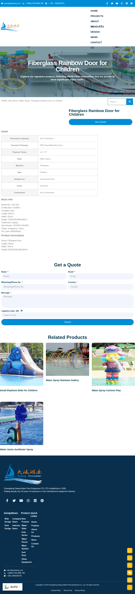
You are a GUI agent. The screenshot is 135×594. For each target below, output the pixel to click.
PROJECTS (97, 16)
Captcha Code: (12, 310)
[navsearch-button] (100, 26)
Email (71, 272)
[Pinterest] (131, 3)
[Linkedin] (127, 3)
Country (72, 282)
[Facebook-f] (107, 3)
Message (5, 293)
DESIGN (95, 32)
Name (4, 272)
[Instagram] (122, 3)
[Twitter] (112, 3)
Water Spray (24, 101)
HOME (94, 10)
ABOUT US (95, 22)
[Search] (129, 101)
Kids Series (13, 101)
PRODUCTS (97, 26)
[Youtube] (117, 3)
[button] (100, 122)
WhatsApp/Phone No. (11, 282)
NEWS (94, 37)
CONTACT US (96, 43)
